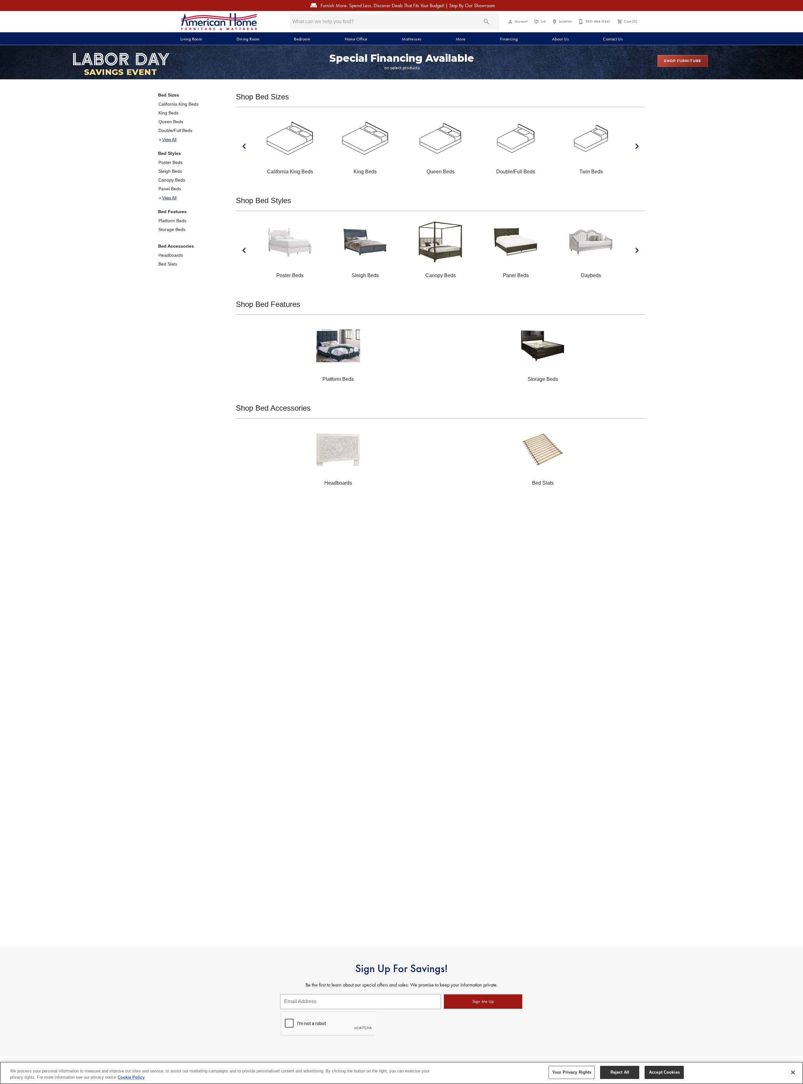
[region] (401, 1073)
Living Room (191, 38)
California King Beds (178, 104)
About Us (560, 38)
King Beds (168, 112)
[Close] (793, 1072)
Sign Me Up (483, 1001)
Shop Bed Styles (263, 200)
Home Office (356, 38)
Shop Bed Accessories (273, 408)
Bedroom (302, 38)
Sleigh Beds (170, 171)
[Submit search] (486, 21)
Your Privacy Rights (571, 1072)
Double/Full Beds (175, 130)
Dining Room (248, 38)
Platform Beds (172, 220)
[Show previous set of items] (244, 146)
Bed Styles (169, 153)
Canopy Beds (171, 179)
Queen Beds (170, 121)
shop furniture (682, 61)
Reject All (619, 1072)
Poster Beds (170, 162)
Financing (509, 38)
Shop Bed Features (268, 304)
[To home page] (219, 21)
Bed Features (172, 211)
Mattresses (411, 38)
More (461, 38)
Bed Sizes (168, 94)
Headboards (170, 255)
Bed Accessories (176, 246)
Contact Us (613, 38)
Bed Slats (167, 263)
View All (169, 140)
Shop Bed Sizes (262, 96)
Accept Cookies (664, 1072)
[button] (510, 21)
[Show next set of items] (637, 146)
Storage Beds (171, 229)
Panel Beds (169, 188)
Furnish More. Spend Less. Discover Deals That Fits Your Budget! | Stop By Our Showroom (407, 5)
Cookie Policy (131, 1077)
